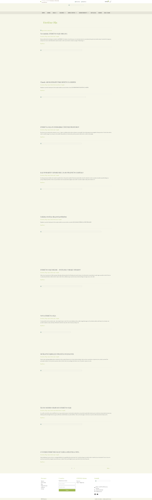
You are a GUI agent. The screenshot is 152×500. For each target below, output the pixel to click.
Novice (59, 84)
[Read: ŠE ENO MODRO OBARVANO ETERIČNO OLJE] (61, 387)
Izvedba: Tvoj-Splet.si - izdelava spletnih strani (103, 499)
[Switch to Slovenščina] (77, 1)
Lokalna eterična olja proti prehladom (53, 217)
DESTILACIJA (93, 12)
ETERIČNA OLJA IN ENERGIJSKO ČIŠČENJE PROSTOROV (59, 127)
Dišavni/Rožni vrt (83, 12)
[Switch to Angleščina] (84, 1)
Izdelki (54, 12)
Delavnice (62, 12)
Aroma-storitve (71, 12)
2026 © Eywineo (44, 499)
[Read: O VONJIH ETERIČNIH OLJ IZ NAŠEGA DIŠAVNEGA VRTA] (61, 436)
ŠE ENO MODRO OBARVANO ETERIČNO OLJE (55, 408)
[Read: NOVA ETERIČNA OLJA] (61, 299)
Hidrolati (57, 410)
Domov (43, 12)
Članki (52, 84)
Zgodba (48, 12)
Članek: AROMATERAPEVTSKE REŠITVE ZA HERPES (58, 82)
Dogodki (100, 12)
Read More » (42, 43)
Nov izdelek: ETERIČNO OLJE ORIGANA (53, 34)
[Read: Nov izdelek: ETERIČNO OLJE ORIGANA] (46, 30)
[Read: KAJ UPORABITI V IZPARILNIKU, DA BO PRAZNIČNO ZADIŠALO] (60, 156)
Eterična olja (53, 36)
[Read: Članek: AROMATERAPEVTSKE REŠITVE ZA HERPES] (61, 64)
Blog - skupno (47, 36)
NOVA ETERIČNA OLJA (48, 316)
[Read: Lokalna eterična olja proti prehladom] (61, 201)
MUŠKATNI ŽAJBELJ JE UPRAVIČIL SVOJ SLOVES (57, 354)
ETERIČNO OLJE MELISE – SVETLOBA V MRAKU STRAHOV (60, 270)
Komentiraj (42, 36)
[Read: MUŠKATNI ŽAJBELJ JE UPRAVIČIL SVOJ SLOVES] (55, 341)
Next (108, 468)
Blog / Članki (107, 12)
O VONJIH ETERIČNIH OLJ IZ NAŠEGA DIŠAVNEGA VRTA (59, 452)
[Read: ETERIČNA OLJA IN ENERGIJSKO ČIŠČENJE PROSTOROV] (63, 110)
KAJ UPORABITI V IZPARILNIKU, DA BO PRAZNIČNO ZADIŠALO (61, 173)
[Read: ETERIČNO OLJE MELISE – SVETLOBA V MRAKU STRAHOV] (70, 249)
